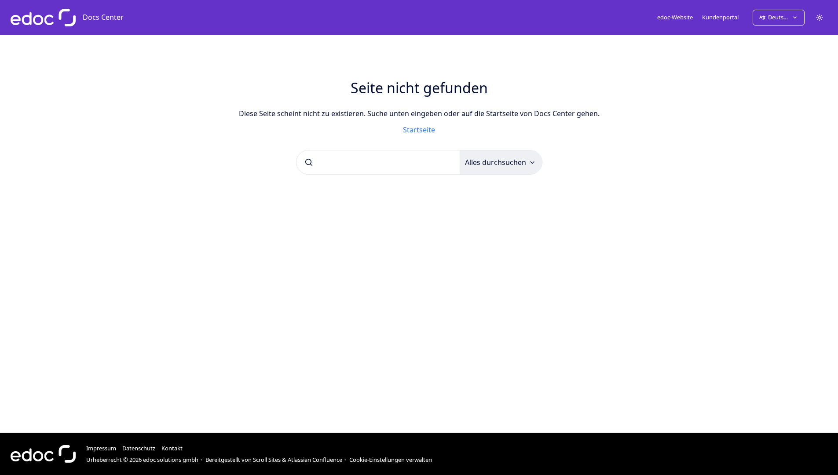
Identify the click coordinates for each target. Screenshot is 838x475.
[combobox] (378, 162)
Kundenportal (720, 17)
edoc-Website (675, 17)
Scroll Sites (267, 460)
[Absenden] (309, 162)
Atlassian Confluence (315, 460)
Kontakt (172, 448)
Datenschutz (138, 448)
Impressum (101, 448)
